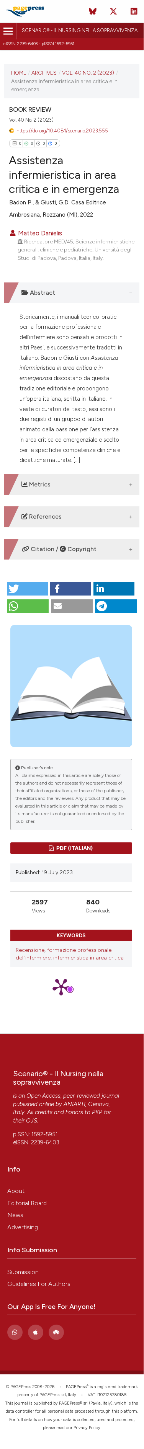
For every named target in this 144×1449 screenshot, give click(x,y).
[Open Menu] (8, 31)
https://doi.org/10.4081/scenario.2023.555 (62, 131)
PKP (97, 1112)
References (45, 516)
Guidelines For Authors (38, 1283)
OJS (31, 1120)
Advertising (22, 1227)
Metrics (39, 484)
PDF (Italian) (74, 848)
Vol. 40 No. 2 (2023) (88, 73)
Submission (23, 1272)
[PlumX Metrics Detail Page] (71, 986)
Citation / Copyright (63, 549)
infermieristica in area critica (88, 958)
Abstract (41, 292)
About (16, 1190)
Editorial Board (27, 1203)
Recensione (30, 950)
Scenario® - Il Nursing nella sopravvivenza (79, 30)
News (15, 1215)
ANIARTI (74, 1104)
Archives (44, 73)
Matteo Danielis (39, 233)
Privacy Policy (87, 1427)
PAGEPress (76, 1386)
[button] (27, 589)
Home (18, 73)
